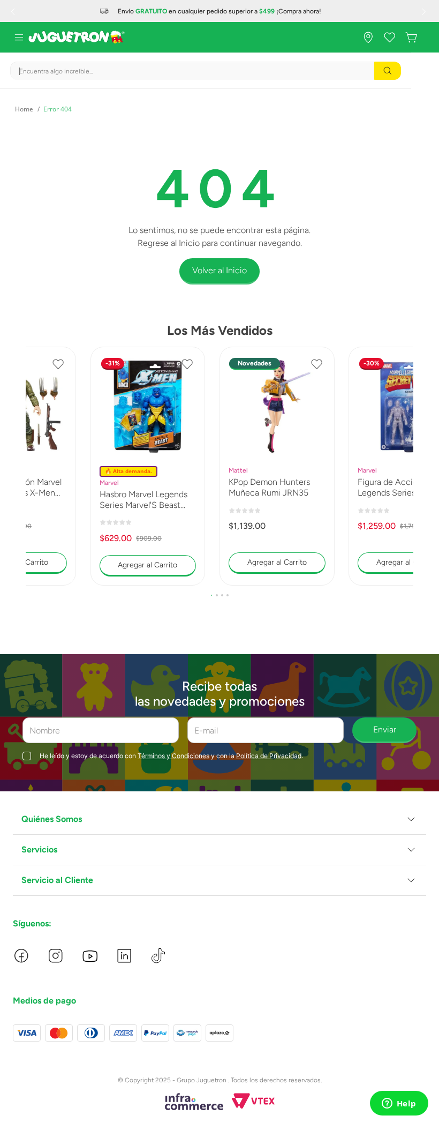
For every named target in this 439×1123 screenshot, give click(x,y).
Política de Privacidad (268, 756)
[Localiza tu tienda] (368, 37)
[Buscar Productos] (387, 70)
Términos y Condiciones (173, 756)
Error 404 (57, 109)
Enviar (384, 729)
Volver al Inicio (219, 270)
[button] (211, 595)
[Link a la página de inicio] (24, 109)
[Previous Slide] (14, 11)
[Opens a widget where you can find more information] (398, 1104)
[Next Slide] (425, 11)
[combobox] (205, 71)
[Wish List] (389, 37)
